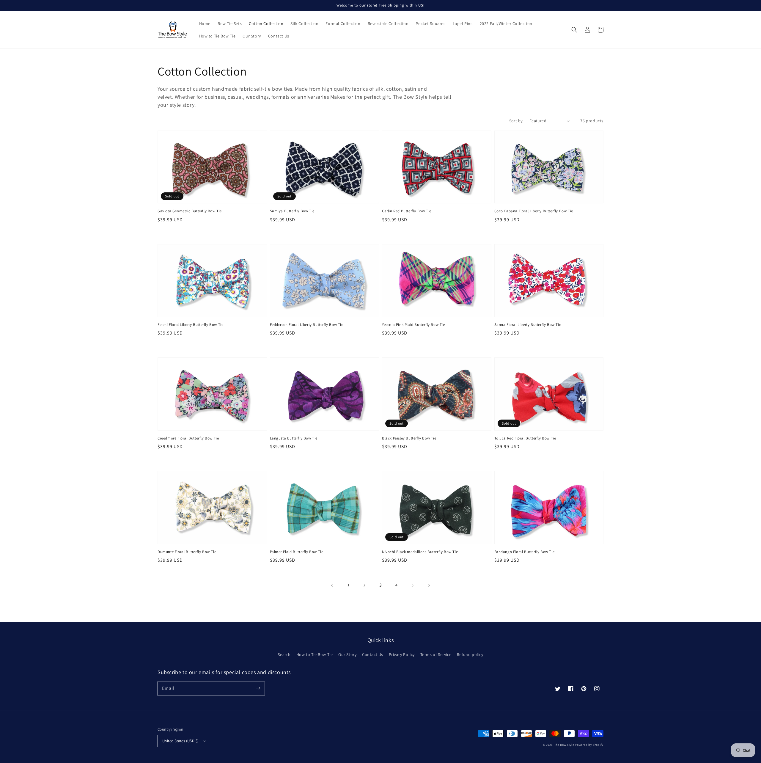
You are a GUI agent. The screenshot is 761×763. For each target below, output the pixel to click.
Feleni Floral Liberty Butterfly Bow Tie (190, 324)
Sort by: (516, 120)
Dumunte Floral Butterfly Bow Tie (187, 551)
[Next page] (428, 585)
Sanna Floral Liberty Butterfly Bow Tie (527, 324)
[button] (574, 29)
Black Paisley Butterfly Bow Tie (409, 438)
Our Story (347, 654)
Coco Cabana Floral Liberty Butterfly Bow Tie (533, 210)
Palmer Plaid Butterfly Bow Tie (296, 551)
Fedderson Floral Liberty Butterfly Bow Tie (306, 324)
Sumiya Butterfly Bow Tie (292, 210)
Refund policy (470, 654)
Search (284, 654)
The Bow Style (564, 745)
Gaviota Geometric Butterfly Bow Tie (190, 210)
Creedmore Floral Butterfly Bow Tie (188, 438)
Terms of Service (436, 654)
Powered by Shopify (589, 745)
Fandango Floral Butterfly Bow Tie (524, 551)
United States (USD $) (180, 740)
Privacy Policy (402, 654)
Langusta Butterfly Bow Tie (294, 438)
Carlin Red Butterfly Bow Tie (406, 210)
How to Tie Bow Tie (314, 654)
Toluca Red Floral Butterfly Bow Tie (525, 438)
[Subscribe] (258, 688)
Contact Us (372, 654)
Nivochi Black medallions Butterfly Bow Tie (420, 551)
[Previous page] (332, 585)
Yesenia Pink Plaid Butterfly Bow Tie (413, 324)
